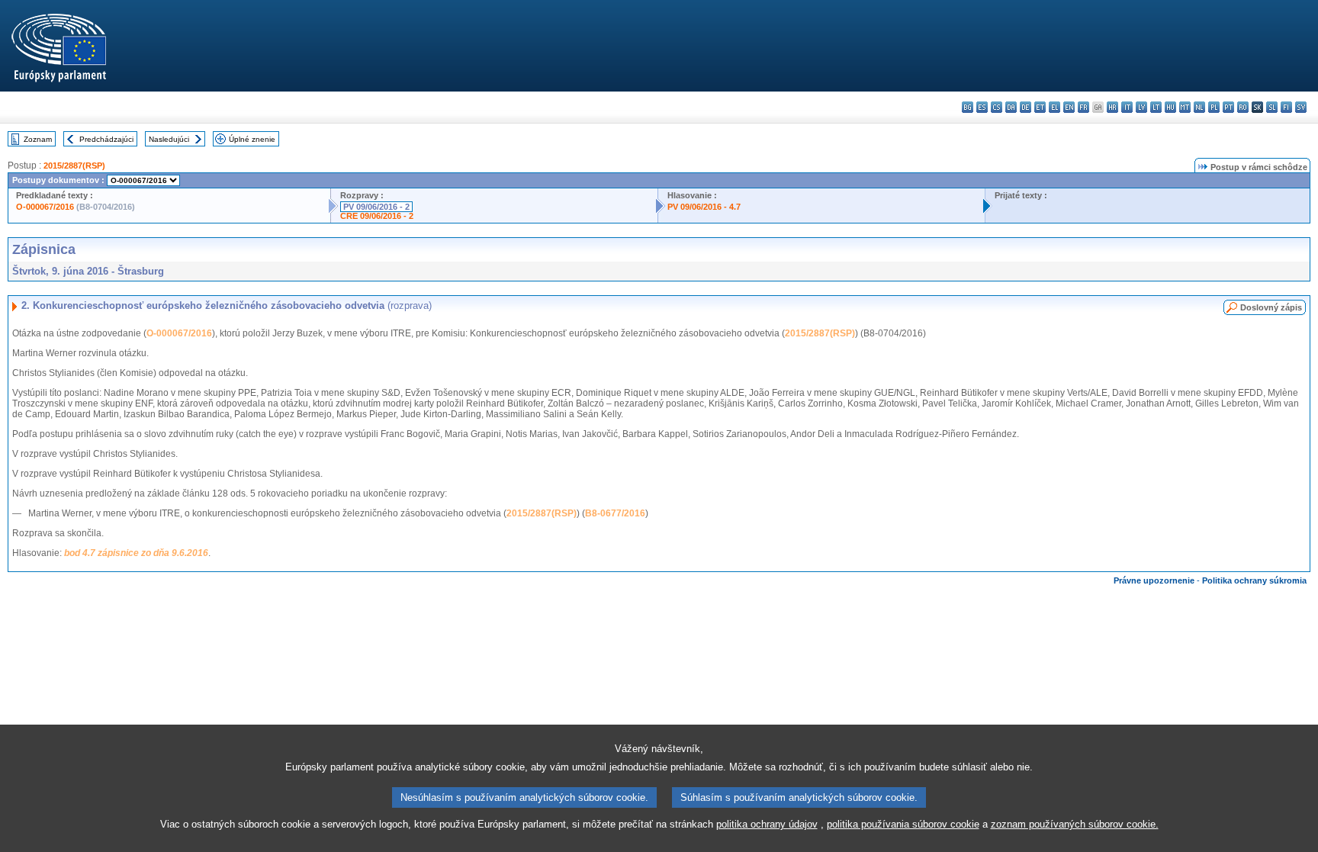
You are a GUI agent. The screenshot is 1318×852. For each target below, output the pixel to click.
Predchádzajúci (106, 139)
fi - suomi (1286, 107)
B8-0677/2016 (615, 513)
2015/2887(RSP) (74, 165)
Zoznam (38, 139)
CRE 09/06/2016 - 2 (376, 215)
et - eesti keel (1040, 107)
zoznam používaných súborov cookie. (1075, 824)
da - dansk (1011, 107)
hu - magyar (1170, 107)
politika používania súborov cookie (903, 824)
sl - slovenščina (1272, 107)
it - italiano (1127, 107)
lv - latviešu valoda (1141, 107)
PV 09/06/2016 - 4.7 (704, 206)
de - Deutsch (1025, 107)
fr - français (1083, 107)
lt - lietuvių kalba (1156, 107)
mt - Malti (1185, 107)
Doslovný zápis (1271, 307)
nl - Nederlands (1199, 107)
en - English (1069, 107)
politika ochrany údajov (767, 824)
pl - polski (1214, 107)
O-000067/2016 (45, 206)
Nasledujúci (169, 139)
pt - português (1228, 107)
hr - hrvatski (1112, 107)
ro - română (1243, 107)
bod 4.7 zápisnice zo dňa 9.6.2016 (136, 553)
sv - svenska (1301, 107)
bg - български (967, 107)
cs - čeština (996, 107)
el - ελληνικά (1054, 107)
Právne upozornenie (1154, 580)
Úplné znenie (252, 139)
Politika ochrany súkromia (1254, 580)
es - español (982, 107)
